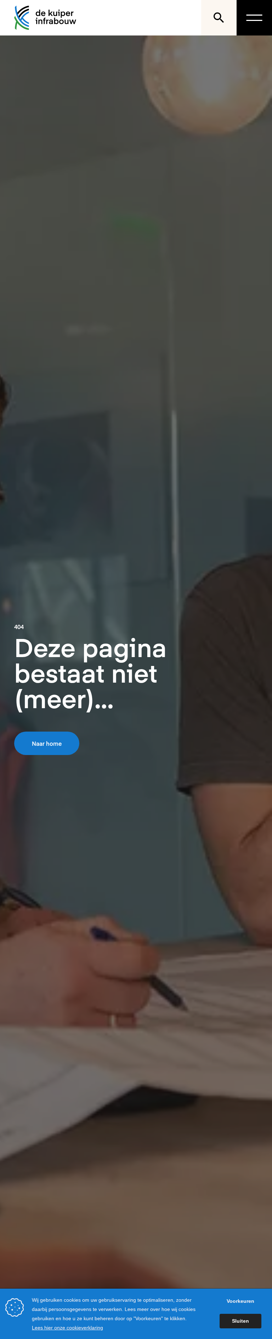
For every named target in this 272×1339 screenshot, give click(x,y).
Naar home (47, 743)
